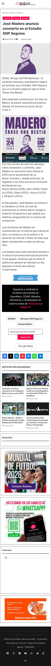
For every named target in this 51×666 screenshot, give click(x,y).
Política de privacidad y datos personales (19, 639)
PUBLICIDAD (29, 647)
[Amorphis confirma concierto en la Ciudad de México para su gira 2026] (13, 379)
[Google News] (25, 346)
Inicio (6, 13)
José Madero (25, 324)
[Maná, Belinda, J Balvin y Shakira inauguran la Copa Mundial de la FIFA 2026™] (13, 408)
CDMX (12, 318)
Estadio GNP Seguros (32, 318)
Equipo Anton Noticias (36, 643)
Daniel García (9, 39)
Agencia (20, 647)
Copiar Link (25, 337)
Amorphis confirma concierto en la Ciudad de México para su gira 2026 (12, 390)
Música (12, 13)
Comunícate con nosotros (16, 643)
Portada (25, 18)
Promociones (42, 639)
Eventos (20, 13)
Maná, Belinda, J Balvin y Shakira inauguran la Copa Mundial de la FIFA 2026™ (13, 420)
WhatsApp (34, 303)
